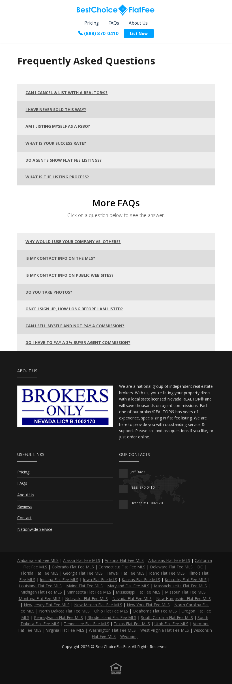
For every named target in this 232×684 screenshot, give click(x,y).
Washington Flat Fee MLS (112, 630)
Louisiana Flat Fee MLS (40, 585)
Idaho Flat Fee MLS (167, 573)
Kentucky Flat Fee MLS (186, 579)
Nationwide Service (34, 529)
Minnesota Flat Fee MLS (88, 592)
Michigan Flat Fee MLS (41, 592)
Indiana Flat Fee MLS (59, 579)
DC (200, 567)
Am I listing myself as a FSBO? (57, 126)
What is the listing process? (57, 176)
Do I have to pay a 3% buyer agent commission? (77, 342)
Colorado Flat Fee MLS (73, 567)
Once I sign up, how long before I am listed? (74, 308)
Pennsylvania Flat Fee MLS (58, 617)
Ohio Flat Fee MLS (111, 611)
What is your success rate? (55, 143)
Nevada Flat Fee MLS (132, 598)
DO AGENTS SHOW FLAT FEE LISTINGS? (63, 160)
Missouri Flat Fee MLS (185, 592)
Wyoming (129, 636)
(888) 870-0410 (101, 33)
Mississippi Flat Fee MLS (138, 592)
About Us (138, 23)
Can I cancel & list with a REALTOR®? (66, 92)
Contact (24, 517)
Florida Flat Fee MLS (40, 573)
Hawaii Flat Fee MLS (126, 573)
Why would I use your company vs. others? (73, 241)
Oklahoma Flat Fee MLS (155, 611)
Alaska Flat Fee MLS (81, 560)
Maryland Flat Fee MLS (128, 585)
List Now (139, 33)
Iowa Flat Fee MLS (100, 579)
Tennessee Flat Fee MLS (86, 623)
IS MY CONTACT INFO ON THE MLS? (60, 258)
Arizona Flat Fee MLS (124, 560)
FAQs (113, 23)
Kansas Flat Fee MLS (141, 579)
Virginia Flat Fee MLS (65, 630)
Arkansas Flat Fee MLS (169, 560)
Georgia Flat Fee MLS (83, 573)
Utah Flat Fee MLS (171, 623)
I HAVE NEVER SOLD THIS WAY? (55, 109)
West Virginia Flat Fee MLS (164, 630)
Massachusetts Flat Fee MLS (180, 585)
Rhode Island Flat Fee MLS (111, 617)
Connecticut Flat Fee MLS (121, 567)
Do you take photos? (48, 292)
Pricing (91, 23)
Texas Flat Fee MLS (132, 623)
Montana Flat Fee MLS (40, 598)
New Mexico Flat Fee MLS (98, 604)
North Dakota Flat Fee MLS (64, 611)
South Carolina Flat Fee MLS (167, 617)
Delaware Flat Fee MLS (171, 567)
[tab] (116, 92)
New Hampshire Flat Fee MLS (183, 598)
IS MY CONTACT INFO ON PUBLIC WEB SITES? (69, 275)
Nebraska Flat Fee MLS (86, 598)
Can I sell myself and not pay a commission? (74, 325)
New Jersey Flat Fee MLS (47, 604)
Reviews (24, 506)
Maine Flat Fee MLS (84, 585)
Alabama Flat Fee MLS (38, 560)
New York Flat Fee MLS (148, 604)
